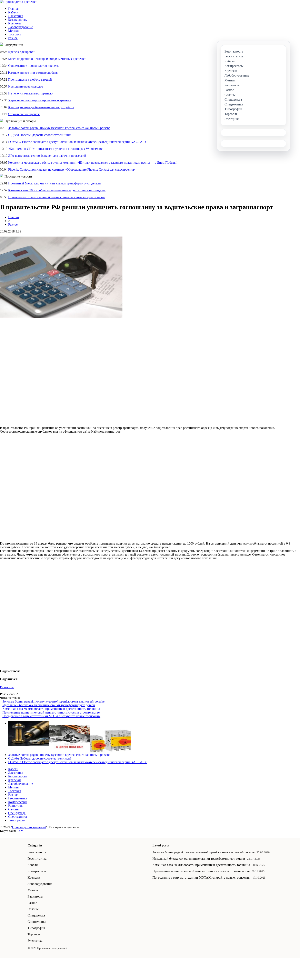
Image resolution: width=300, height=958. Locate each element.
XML (22, 831)
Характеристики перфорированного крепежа (39, 100)
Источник (7, 687)
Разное (13, 38)
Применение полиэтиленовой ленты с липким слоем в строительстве (56, 197)
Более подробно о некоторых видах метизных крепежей (47, 58)
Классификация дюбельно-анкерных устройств (41, 107)
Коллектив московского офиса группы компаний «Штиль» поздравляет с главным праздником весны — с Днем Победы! (92, 162)
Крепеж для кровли (21, 52)
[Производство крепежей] (18, 1)
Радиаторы (15, 805)
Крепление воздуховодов (25, 86)
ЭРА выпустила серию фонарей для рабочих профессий (47, 155)
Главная (13, 8)
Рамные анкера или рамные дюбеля (33, 72)
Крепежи (14, 23)
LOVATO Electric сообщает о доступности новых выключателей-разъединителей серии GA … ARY (77, 142)
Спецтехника (17, 816)
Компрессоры (17, 802)
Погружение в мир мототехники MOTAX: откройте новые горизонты (51, 716)
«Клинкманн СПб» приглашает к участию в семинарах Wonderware (55, 148)
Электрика (15, 16)
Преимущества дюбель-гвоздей (30, 79)
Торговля (14, 34)
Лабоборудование (20, 27)
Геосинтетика (17, 798)
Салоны (13, 809)
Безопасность (17, 19)
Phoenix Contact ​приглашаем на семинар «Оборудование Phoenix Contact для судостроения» (72, 169)
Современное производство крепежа (33, 65)
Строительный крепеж (24, 114)
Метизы (13, 30)
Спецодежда (17, 813)
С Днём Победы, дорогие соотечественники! (39, 135)
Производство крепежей (29, 827)
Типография (16, 820)
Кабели (13, 12)
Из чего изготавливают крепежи (30, 93)
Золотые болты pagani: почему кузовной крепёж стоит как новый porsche (59, 128)
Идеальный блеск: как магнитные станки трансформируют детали (54, 183)
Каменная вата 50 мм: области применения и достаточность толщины (57, 190)
